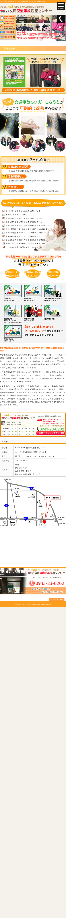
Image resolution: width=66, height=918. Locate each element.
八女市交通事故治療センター (32, 604)
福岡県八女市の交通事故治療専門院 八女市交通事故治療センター (26, 1)
